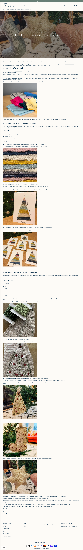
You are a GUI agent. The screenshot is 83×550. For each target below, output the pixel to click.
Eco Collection (31, 74)
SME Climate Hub (18, 71)
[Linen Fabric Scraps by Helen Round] (20, 117)
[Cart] (76, 5)
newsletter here (67, 504)
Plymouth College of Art (69, 64)
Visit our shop (70, 528)
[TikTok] (53, 524)
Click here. (54, 506)
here (48, 81)
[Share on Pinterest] (6, 513)
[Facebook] (42, 524)
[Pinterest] (47, 524)
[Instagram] (45, 524)
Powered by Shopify (46, 548)
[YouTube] (50, 524)
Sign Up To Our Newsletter (41, 1)
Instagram (46, 498)
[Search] (74, 5)
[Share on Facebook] (4, 513)
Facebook (41, 498)
